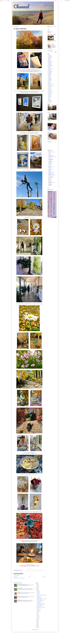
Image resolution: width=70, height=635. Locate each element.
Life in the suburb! (50, 155)
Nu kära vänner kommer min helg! (40, 605)
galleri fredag (49, 71)
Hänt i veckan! (50, 161)
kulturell (49, 80)
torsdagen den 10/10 (39, 606)
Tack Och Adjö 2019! (50, 177)
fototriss (49, 69)
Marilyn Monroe (50, 83)
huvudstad (49, 75)
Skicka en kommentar (17, 575)
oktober (38, 593)
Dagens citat (49, 66)
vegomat (49, 99)
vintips (49, 100)
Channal (21, 6)
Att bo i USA (49, 171)
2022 (37, 587)
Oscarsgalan (49, 88)
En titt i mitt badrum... (39, 601)
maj (37, 614)
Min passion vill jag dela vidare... (40, 600)
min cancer (49, 86)
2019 (37, 590)
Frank (48, 70)
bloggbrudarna (49, 56)
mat (48, 84)
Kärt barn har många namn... (40, 604)
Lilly (48, 81)
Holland (49, 74)
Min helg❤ (38, 608)
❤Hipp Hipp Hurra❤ (39, 609)
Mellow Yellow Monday (50, 85)
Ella (48, 67)
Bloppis (49, 58)
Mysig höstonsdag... (39, 602)
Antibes (49, 55)
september (38, 610)
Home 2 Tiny (49, 181)
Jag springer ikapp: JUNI (50, 159)
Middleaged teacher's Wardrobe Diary (41, 607)
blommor (49, 57)
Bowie (49, 60)
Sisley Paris (49, 93)
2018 (37, 619)
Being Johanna (50, 179)
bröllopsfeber (49, 62)
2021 (37, 588)
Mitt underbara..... (50, 184)
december (38, 591)
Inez (48, 76)
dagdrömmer (49, 65)
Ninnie (49, 153)
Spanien (49, 95)
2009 (37, 627)
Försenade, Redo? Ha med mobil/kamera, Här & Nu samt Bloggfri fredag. (52, 157)
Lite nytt (49, 164)
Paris (48, 89)
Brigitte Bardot (49, 61)
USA (48, 98)
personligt (49, 90)
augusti (38, 611)
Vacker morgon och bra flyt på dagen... (41, 603)
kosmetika (49, 79)
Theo (48, 97)
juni (37, 613)
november (38, 592)
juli (37, 612)
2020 (37, 589)
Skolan (49, 94)
